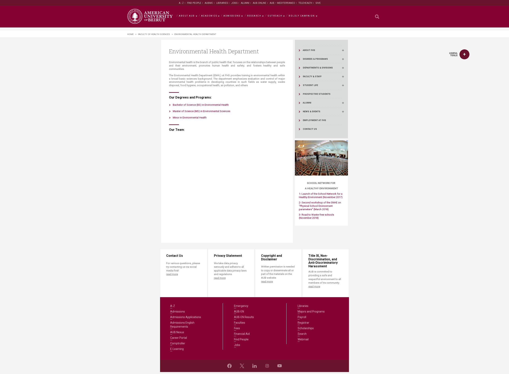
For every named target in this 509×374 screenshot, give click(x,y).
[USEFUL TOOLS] (464, 54)
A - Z (181, 3)
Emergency (241, 306)
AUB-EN (239, 311)
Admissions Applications (185, 317)
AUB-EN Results (244, 317)
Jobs (234, 3)
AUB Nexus (177, 332)
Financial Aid (242, 333)
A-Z (172, 306)
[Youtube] (280, 366)
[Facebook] (229, 366)
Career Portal (178, 337)
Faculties (239, 322)
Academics (209, 16)
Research (254, 16)
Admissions (231, 16)
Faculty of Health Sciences (154, 34)
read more (172, 274)
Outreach (275, 16)
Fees (237, 328)
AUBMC (209, 3)
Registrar (303, 322)
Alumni (245, 3)
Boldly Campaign (302, 16)
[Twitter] (242, 366)
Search (302, 333)
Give (318, 3)
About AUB (187, 16)
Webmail (303, 339)
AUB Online (259, 3)
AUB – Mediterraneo (282, 3)
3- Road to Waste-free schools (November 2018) (316, 216)
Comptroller (177, 343)
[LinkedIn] (254, 366)
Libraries (222, 3)
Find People (194, 3)
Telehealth (305, 3)
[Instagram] (267, 366)
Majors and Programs (311, 311)
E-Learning (177, 349)
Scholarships (306, 328)
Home (130, 34)
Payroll (302, 317)
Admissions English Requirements (182, 324)
